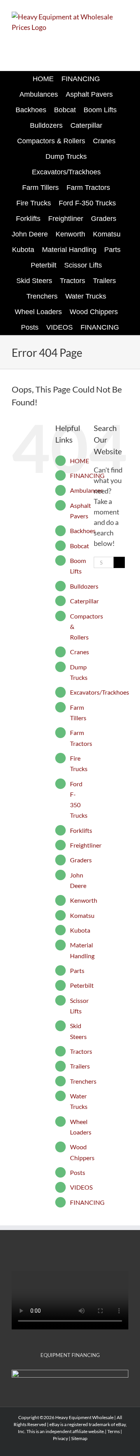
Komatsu (82, 915)
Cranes (79, 651)
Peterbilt (82, 985)
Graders (81, 860)
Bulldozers (84, 586)
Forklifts (81, 830)
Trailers (80, 1066)
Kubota (80, 930)
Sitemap (79, 1438)
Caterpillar (84, 601)
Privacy (60, 1438)
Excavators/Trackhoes (99, 692)
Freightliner (86, 845)
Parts (77, 970)
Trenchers (83, 1081)
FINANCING (87, 475)
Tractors (81, 1051)
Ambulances (86, 490)
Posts (77, 1172)
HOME (79, 460)
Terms (113, 1431)
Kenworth (83, 900)
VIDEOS (81, 1187)
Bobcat (79, 545)
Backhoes (83, 530)
